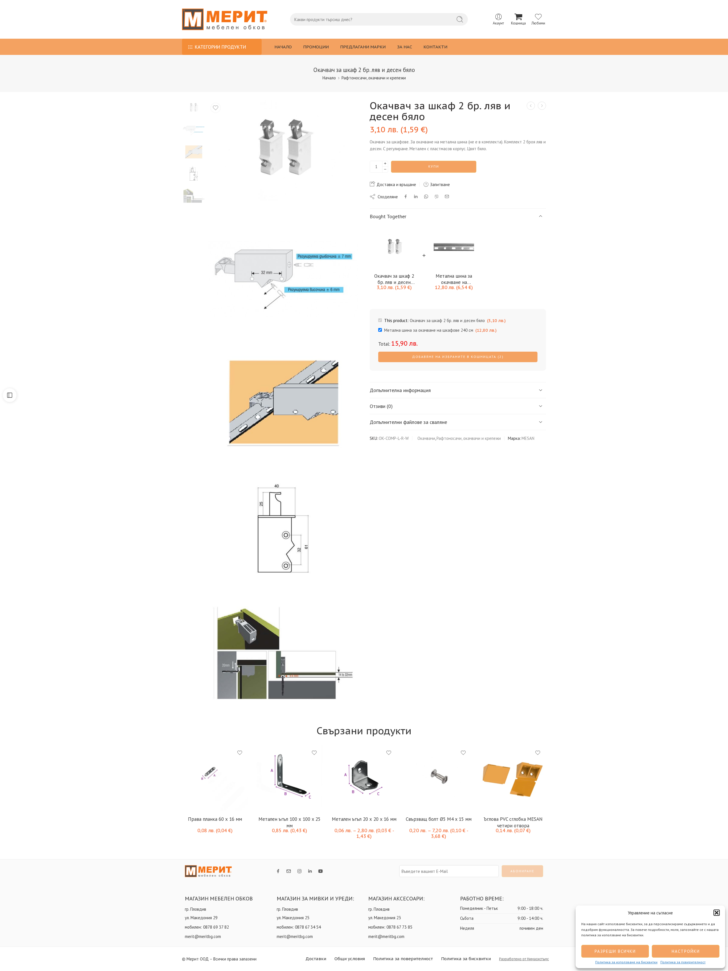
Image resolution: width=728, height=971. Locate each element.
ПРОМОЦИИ (316, 47)
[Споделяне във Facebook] (406, 196)
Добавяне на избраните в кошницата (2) (458, 356)
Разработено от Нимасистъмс (524, 959)
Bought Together (388, 216)
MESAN (528, 438)
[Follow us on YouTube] (320, 871)
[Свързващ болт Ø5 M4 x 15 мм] (413, 778)
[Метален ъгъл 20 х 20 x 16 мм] (339, 778)
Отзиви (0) (381, 406)
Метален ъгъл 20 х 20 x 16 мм (338, 819)
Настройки (686, 951)
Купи (433, 166)
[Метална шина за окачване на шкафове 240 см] (454, 247)
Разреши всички (615, 951)
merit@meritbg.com (203, 936)
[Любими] (215, 107)
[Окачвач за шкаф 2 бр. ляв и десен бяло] (193, 107)
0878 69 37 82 (216, 927)
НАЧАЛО (283, 47)
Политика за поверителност (683, 962)
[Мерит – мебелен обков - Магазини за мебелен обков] (224, 19)
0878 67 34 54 (308, 927)
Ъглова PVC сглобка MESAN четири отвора (487, 822)
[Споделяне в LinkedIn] (415, 196)
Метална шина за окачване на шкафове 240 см (454, 279)
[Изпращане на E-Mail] (446, 196)
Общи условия (349, 958)
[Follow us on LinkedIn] (310, 871)
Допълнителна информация (400, 390)
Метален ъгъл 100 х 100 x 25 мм (264, 822)
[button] (716, 913)
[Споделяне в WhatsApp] (426, 196)
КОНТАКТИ (435, 47)
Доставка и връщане (395, 184)
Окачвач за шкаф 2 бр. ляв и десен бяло (394, 279)
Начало (329, 78)
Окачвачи (426, 438)
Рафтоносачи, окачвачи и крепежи (374, 78)
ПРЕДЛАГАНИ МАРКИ (363, 47)
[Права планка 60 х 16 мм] (190, 778)
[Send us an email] (288, 871)
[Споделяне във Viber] (436, 196)
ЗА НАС (404, 47)
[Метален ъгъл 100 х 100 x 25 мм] (264, 778)
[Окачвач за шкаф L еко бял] (531, 106)
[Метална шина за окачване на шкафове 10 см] (542, 106)
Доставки (315, 958)
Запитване (439, 184)
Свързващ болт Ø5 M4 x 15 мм (413, 819)
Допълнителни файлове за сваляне (408, 422)
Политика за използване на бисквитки (626, 962)
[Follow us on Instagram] (299, 871)
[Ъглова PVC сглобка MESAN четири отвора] (488, 778)
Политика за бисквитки (466, 958)
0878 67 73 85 (399, 927)
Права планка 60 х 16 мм (190, 819)
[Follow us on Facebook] (278, 871)
